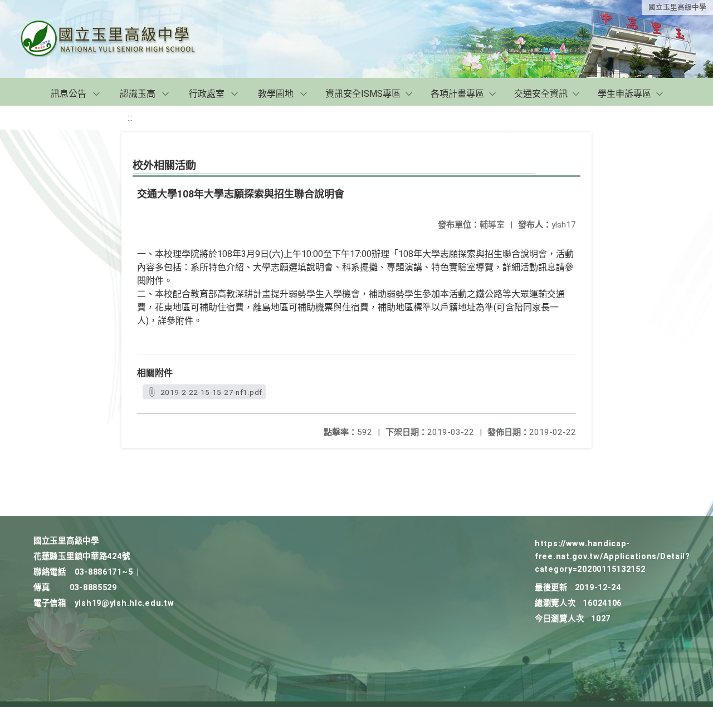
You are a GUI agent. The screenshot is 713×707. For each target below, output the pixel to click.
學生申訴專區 (624, 93)
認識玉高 (137, 93)
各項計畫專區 (457, 93)
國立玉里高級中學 (677, 7)
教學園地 (276, 93)
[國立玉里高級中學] (121, 38)
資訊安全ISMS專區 (363, 93)
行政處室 (206, 93)
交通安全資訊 (541, 93)
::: (130, 117)
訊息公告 (68, 93)
